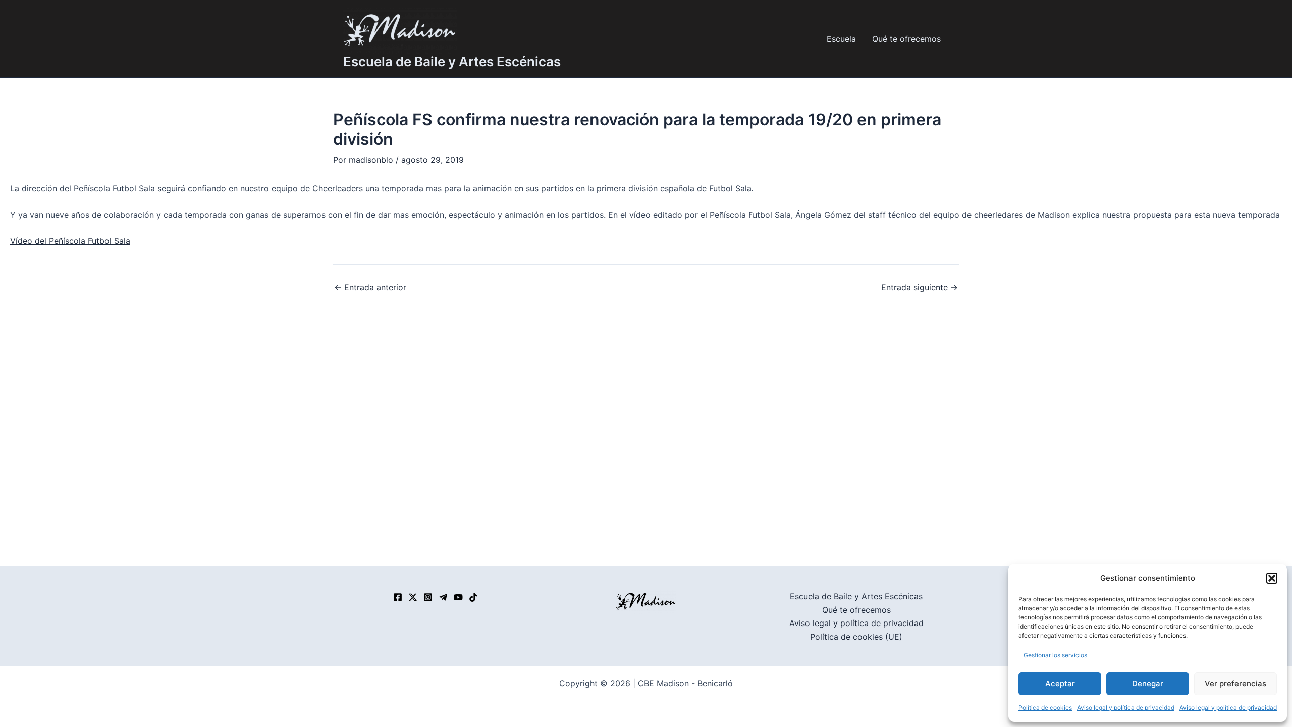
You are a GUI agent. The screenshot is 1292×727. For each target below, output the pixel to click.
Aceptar (1060, 683)
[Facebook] (397, 597)
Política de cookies (1045, 707)
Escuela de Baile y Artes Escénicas (452, 61)
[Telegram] (443, 597)
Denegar (1147, 683)
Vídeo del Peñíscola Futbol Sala (70, 241)
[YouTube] (458, 597)
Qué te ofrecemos (906, 39)
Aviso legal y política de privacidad (1125, 707)
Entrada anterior (370, 287)
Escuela (841, 39)
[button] (1272, 578)
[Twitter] (412, 597)
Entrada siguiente (919, 287)
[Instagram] (428, 597)
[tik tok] (473, 597)
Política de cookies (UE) (856, 637)
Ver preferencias (1235, 683)
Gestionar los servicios (1055, 655)
